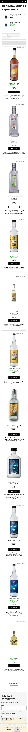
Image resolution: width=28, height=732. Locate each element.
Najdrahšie (17, 34)
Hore (14, 687)
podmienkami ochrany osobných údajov (12, 712)
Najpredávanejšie (6, 38)
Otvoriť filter (14, 43)
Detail (14, 207)
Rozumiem (17, 729)
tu (12, 729)
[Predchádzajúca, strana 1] (14, 680)
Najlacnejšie (10, 34)
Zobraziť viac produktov (13, 30)
